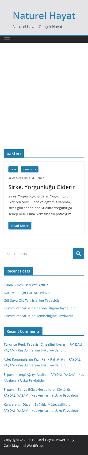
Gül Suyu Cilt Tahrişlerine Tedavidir (32, 300)
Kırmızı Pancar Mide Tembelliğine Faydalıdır (38, 316)
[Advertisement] (44, 103)
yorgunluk (30, 169)
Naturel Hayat (44, 15)
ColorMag (11, 445)
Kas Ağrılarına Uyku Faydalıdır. (42, 350)
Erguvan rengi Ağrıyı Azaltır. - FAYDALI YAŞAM (39, 374)
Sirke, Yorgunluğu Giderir (41, 187)
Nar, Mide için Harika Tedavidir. (29, 292)
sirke (13, 169)
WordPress (35, 445)
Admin (40, 178)
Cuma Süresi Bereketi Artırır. (26, 285)
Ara (79, 253)
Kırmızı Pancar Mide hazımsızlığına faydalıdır (39, 308)
